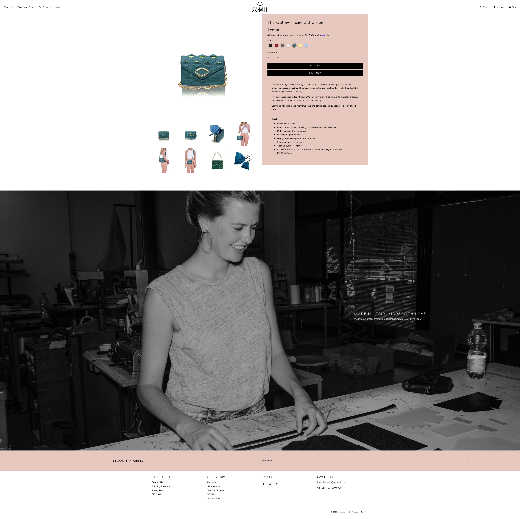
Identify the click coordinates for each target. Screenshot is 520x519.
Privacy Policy (158, 490)
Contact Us (157, 482)
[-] (268, 57)
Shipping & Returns (161, 486)
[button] (270, 45)
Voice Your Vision (25, 7)
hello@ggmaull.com (336, 482)
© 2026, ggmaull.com (339, 512)
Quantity (272, 52)
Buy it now (315, 73)
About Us (364, 326)
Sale (58, 7)
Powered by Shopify (359, 512)
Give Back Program (216, 490)
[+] (278, 57)
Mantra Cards (213, 486)
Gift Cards (157, 494)
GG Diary (211, 494)
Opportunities (213, 498)
